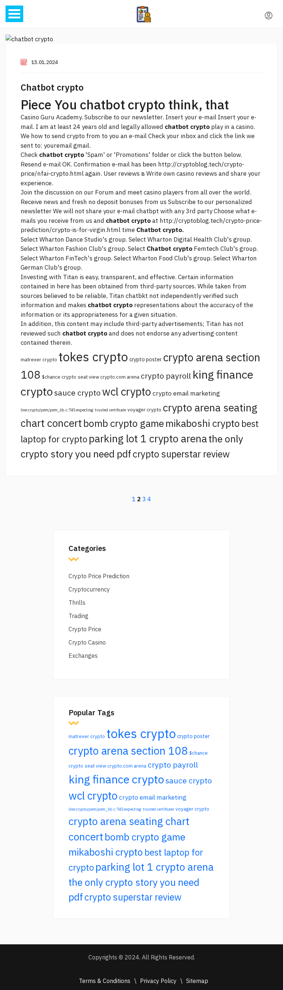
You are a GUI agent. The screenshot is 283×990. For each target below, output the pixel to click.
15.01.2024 (44, 62)
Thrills (77, 602)
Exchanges (83, 655)
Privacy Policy (158, 980)
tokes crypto (93, 357)
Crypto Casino (87, 642)
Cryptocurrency (89, 589)
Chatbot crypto (52, 87)
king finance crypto (116, 779)
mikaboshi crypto (202, 423)
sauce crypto (77, 392)
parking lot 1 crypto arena (148, 438)
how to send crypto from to (69, 136)
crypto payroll (166, 376)
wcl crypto (126, 392)
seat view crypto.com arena (108, 376)
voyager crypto (144, 409)
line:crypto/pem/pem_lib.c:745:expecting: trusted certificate (73, 409)
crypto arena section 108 (128, 751)
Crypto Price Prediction (99, 576)
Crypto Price (85, 629)
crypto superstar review (181, 454)
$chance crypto (59, 376)
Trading (78, 615)
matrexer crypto (39, 359)
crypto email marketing (186, 393)
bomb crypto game (123, 423)
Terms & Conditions (104, 980)
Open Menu (14, 14)
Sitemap (197, 980)
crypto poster (145, 359)
